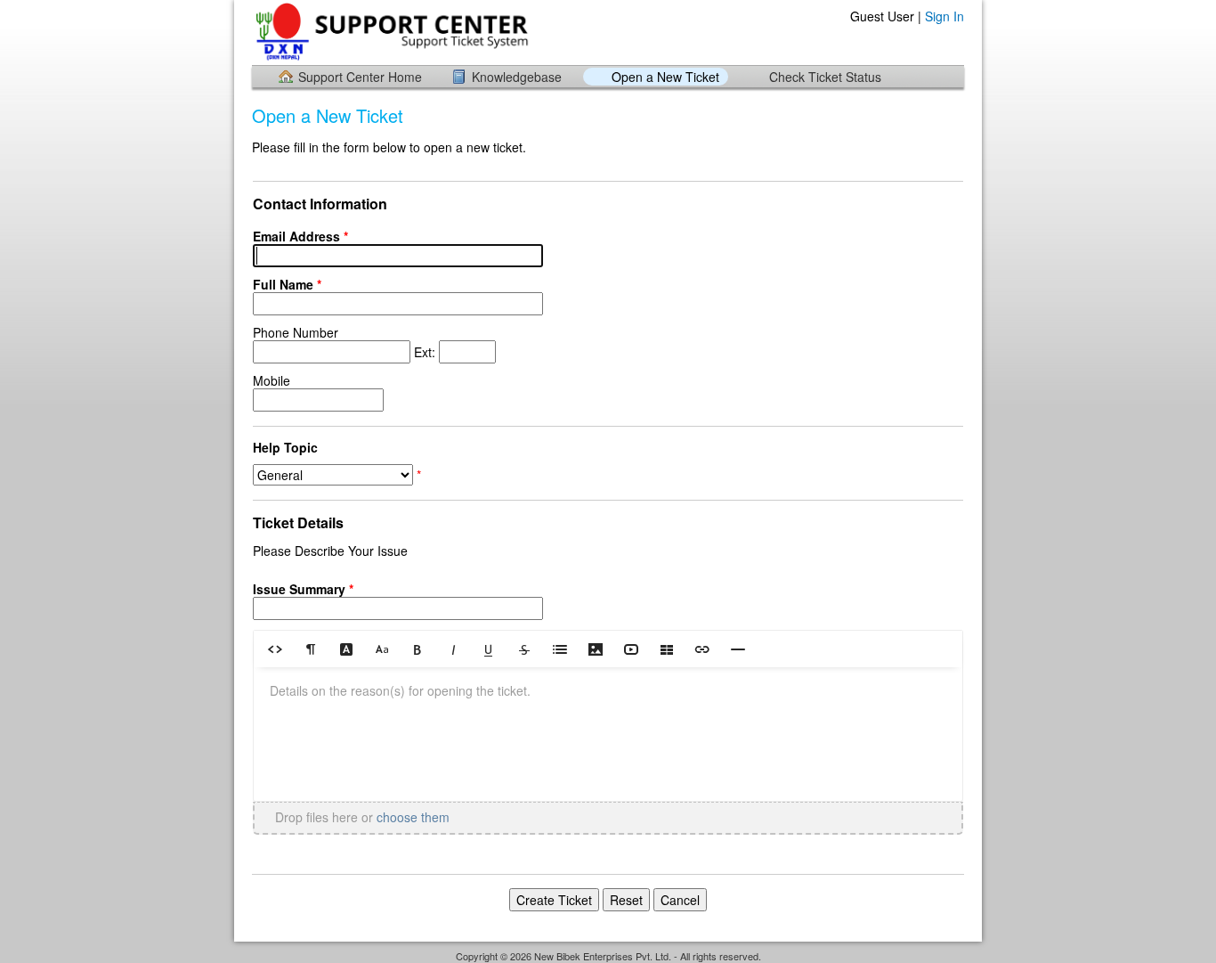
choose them (413, 817)
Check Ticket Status (825, 77)
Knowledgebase (517, 77)
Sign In (944, 16)
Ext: (346, 342)
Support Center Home (360, 77)
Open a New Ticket (665, 77)
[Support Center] (393, 31)
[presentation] (608, 734)
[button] (275, 648)
